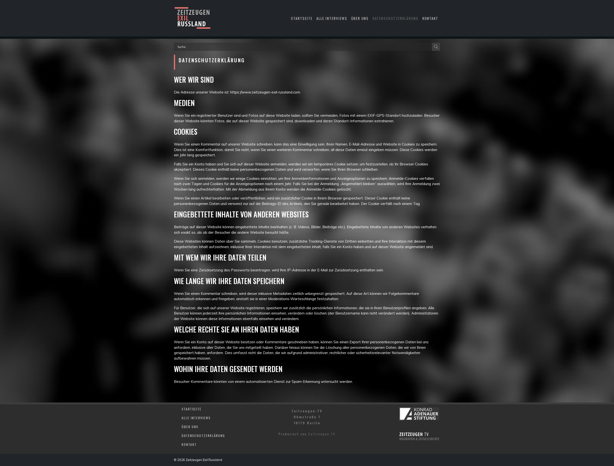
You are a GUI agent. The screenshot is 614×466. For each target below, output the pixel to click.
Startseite (302, 18)
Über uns (360, 18)
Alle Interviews (331, 18)
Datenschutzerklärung (395, 18)
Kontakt (430, 18)
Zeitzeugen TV (322, 433)
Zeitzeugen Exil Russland (204, 460)
